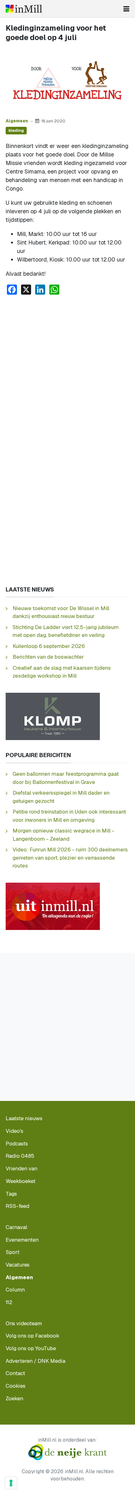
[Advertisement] (67, 371)
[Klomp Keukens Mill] (53, 716)
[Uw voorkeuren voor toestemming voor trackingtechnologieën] (11, 1483)
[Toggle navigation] (126, 8)
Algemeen (17, 121)
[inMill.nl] (24, 9)
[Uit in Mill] (53, 905)
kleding (16, 130)
